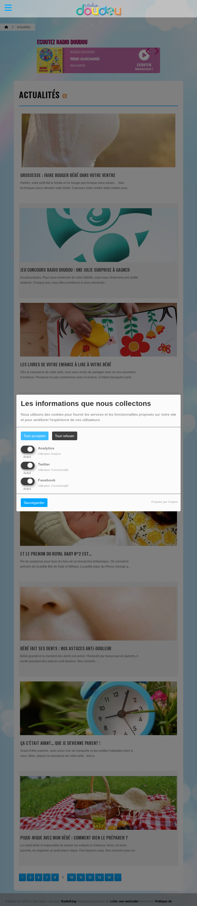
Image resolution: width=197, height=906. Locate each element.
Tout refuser (64, 436)
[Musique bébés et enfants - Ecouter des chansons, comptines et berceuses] (98, 9)
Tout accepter (35, 436)
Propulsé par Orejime (164, 501)
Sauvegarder (34, 503)
